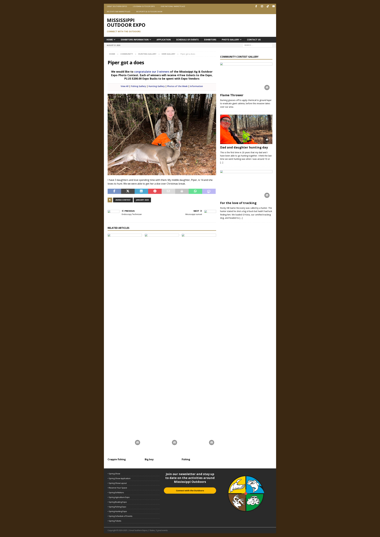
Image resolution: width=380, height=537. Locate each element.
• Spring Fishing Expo (117, 506)
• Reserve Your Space (117, 487)
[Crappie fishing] (125, 345)
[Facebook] (256, 6)
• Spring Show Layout (117, 483)
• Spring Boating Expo (117, 502)
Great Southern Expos (117, 6)
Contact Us (254, 39)
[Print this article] (182, 191)
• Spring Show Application (119, 478)
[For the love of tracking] (246, 184)
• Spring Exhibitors (116, 492)
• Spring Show (114, 473)
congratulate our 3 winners (151, 71)
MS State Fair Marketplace (118, 11)
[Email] (273, 6)
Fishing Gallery (138, 86)
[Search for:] (257, 45)
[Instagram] (262, 6)
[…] (221, 162)
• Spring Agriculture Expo (119, 497)
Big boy (149, 459)
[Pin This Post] (155, 191)
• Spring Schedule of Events (120, 516)
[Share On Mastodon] (209, 191)
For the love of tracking (238, 203)
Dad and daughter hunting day (244, 147)
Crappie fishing (117, 459)
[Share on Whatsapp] (195, 191)
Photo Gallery (230, 39)
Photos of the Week (177, 86)
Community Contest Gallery (239, 56)
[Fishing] (199, 345)
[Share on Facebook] (114, 191)
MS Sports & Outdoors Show (149, 11)
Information (196, 86)
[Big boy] (162, 345)
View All (125, 86)
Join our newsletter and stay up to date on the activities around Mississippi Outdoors (190, 478)
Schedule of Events (187, 39)
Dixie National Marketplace (173, 6)
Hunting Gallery (147, 54)
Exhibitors (210, 39)
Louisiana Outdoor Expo (144, 6)
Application (164, 39)
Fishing (186, 459)
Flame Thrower (231, 95)
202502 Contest (123, 200)
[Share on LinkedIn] (141, 191)
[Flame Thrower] (246, 77)
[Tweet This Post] (128, 191)
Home (110, 39)
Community (126, 54)
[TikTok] (267, 6)
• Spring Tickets (114, 520)
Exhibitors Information (135, 39)
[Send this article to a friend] (168, 191)
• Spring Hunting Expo (117, 511)
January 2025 (142, 200)
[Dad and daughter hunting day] (246, 129)
